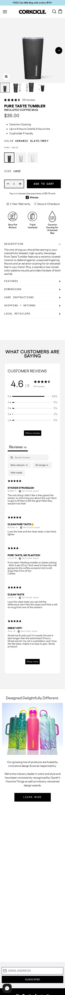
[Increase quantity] (20, 184)
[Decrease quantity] (8, 184)
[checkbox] (16, 473)
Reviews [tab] (18, 447)
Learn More (32, 797)
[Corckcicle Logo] (32, 12)
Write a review (32, 433)
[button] (58, 50)
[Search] (54, 11)
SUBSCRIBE (32, 979)
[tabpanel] (32, 561)
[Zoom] (6, 76)
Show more (32, 661)
